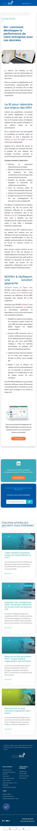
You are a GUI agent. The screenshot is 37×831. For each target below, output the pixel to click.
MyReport (25, 304)
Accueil (4, 13)
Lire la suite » (8, 573)
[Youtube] (7, 821)
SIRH (31, 265)
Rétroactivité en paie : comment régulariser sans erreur (17, 710)
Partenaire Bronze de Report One (18, 287)
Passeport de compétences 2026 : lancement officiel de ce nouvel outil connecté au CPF (18, 605)
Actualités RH (10, 13)
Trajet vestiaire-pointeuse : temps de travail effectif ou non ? (18, 555)
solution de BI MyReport (20, 293)
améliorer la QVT (12, 215)
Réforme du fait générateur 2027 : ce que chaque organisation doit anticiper (18, 658)
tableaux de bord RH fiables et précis (18, 139)
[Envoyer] (29, 502)
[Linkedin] (3, 821)
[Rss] (9, 821)
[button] (18, 438)
